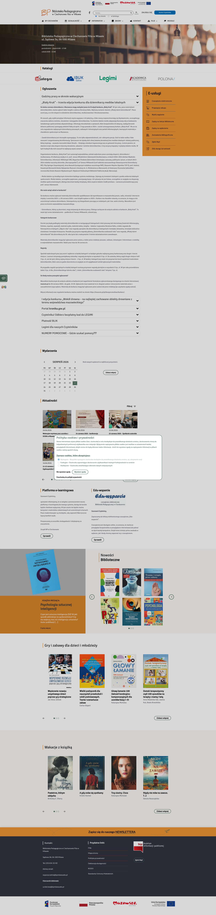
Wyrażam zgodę (80, 472)
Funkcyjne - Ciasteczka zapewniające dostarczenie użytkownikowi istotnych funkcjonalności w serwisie (97, 463)
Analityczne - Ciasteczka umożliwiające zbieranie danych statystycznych (86, 466)
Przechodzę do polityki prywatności (69, 477)
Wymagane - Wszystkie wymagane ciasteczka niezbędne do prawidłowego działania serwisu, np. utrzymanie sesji (101, 460)
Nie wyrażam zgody (63, 472)
